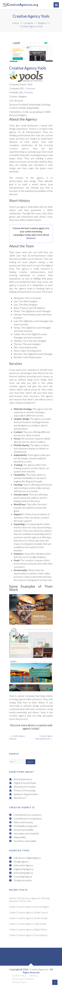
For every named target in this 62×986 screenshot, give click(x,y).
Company (30, 88)
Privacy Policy (19, 982)
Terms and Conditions (23, 978)
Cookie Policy (19, 975)
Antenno (30, 238)
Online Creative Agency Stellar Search (28, 912)
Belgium (42, 23)
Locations (28, 23)
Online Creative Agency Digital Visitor (28, 929)
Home (15, 23)
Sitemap (33, 975)
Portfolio (28, 92)
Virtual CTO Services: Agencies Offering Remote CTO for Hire (29, 899)
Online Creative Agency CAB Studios (28, 923)
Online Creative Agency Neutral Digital (29, 906)
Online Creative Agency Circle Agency (28, 935)
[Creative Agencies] (14, 4)
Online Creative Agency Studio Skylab (28, 918)
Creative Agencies (38, 969)
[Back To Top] (54, 982)
